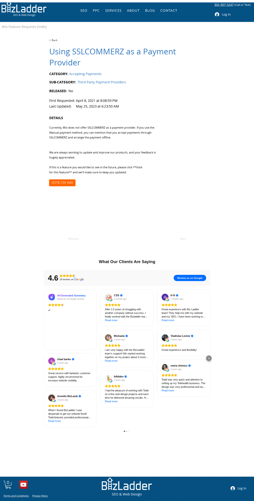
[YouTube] (23, 485)
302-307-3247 (224, 5)
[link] (8, 485)
